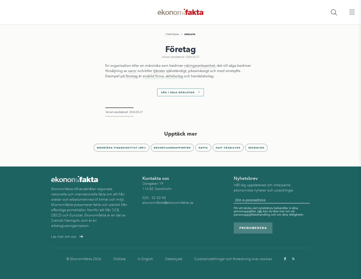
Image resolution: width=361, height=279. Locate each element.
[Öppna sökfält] (334, 12)
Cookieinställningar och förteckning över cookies (233, 259)
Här (259, 211)
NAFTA (203, 147)
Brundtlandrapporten (172, 147)
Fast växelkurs (228, 147)
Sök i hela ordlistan (178, 92)
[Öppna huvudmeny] (352, 12)
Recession (256, 147)
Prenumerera (253, 228)
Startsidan (172, 34)
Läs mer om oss (63, 236)
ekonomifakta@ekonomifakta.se (167, 202)
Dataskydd (173, 259)
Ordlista (189, 34)
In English (145, 259)
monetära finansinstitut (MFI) (121, 147)
